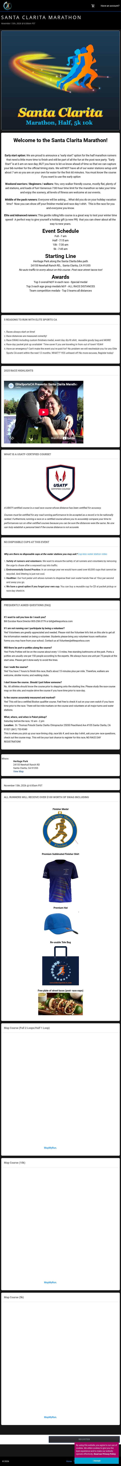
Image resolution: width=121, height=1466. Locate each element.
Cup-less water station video (92, 554)
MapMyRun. (50, 1147)
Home (69, 1461)
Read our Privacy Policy (105, 1454)
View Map (18, 771)
